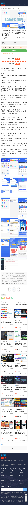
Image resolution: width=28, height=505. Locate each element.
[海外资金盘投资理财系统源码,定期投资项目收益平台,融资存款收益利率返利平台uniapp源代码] (20, 358)
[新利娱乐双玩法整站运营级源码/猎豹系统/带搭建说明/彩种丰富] (7, 313)
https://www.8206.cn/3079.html (9, 283)
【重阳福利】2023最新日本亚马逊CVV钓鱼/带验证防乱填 (6, 410)
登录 (21, 47)
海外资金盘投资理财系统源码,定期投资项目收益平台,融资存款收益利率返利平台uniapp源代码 (20, 366)
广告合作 (2, 1)
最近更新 (21, 472)
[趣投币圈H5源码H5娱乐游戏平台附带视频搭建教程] (20, 424)
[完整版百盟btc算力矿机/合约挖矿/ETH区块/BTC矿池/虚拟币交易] (20, 313)
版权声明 (3, 475)
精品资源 (3, 294)
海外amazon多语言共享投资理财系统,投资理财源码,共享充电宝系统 (7, 366)
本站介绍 (3, 472)
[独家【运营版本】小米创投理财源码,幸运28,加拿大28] (7, 335)
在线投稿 (21, 477)
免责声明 (3, 477)
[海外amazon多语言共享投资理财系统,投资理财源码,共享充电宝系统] (7, 358)
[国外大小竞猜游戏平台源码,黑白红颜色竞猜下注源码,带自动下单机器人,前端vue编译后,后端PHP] (7, 380)
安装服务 (12, 475)
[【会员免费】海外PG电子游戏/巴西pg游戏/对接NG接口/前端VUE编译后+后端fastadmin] (20, 402)
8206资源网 (5, 37)
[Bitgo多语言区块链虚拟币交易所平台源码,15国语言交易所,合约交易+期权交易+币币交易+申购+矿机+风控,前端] (20, 335)
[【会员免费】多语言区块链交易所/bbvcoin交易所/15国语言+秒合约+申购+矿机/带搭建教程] (20, 380)
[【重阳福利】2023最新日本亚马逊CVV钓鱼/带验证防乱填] (7, 402)
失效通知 (12, 480)
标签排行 (21, 480)
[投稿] (19, 4)
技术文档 (12, 477)
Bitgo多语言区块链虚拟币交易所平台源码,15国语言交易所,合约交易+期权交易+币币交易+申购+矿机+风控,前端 (20, 344)
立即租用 (17, 58)
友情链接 (21, 483)
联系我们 (3, 483)
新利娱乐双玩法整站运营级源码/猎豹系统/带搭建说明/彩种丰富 (6, 321)
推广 (6, 38)
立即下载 (14, 50)
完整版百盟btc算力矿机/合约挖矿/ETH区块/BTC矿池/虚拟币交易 (20, 321)
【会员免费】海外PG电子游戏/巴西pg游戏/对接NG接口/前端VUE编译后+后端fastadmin (21, 410)
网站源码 (19, 37)
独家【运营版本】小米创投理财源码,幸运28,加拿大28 (6, 344)
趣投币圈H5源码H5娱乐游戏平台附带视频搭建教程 (20, 432)
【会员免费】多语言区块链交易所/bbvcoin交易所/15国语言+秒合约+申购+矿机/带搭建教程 (20, 388)
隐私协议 (3, 480)
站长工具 (21, 475)
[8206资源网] (3, 4)
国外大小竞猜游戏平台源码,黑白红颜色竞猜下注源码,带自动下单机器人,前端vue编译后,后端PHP (7, 388)
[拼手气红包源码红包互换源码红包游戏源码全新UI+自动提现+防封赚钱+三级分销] (7, 424)
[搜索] (21, 4)
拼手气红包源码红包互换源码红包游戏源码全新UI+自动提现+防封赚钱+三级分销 (6, 432)
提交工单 (12, 483)
